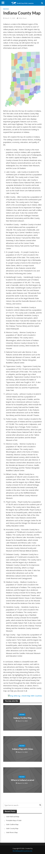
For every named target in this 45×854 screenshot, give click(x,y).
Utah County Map (12, 828)
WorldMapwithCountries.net (22, 851)
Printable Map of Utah (13, 820)
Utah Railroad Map (12, 817)
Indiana (6, 9)
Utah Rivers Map (12, 832)
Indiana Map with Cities (22, 749)
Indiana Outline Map (22, 718)
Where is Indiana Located (22, 780)
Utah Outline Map (12, 824)
